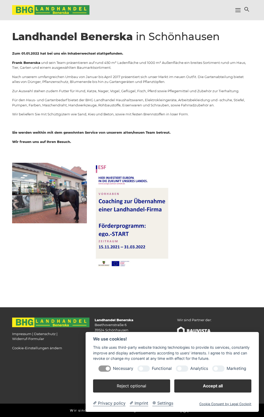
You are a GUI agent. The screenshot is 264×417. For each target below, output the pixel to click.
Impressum (21, 334)
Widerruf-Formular (28, 339)
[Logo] (50, 9)
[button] (246, 9)
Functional (162, 368)
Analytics (199, 368)
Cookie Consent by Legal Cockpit (225, 404)
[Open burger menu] (238, 10)
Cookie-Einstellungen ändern (37, 348)
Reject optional (131, 385)
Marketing (236, 368)
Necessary (123, 368)
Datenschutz (45, 334)
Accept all (213, 385)
